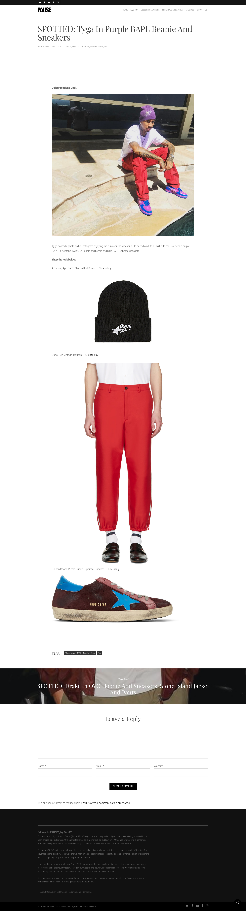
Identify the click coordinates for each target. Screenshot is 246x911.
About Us (43, 892)
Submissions (75, 892)
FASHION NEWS (83, 47)
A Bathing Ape (70, 653)
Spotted (100, 47)
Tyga (99, 653)
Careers (63, 892)
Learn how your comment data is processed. (105, 802)
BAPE (79, 653)
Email (100, 766)
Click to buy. (105, 268)
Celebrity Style (70, 47)
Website (158, 766)
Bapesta (86, 653)
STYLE (106, 47)
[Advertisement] (85, 74)
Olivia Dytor (44, 47)
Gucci (93, 653)
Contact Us (87, 892)
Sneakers (93, 47)
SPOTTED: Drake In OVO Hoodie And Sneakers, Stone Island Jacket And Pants (123, 686)
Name (42, 766)
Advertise (54, 892)
